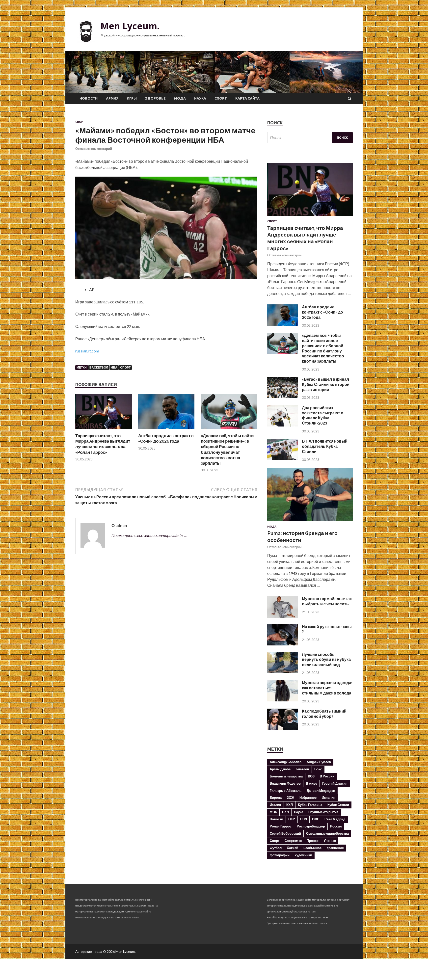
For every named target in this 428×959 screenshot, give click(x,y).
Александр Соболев (285, 762)
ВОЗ (311, 776)
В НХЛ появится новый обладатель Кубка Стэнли (325, 446)
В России (327, 776)
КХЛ (289, 805)
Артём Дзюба (280, 769)
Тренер (313, 841)
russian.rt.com (87, 350)
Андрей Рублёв (319, 762)
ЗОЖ (290, 797)
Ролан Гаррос (281, 826)
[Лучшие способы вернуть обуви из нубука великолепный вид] (282, 671)
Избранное (308, 797)
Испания (328, 797)
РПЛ (303, 819)
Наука (200, 98)
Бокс (318, 769)
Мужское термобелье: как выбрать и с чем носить (327, 601)
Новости (89, 98)
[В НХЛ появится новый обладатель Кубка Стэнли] (282, 458)
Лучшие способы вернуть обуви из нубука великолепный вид (326, 659)
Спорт (220, 98)
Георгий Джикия (335, 783)
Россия (336, 826)
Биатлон (302, 769)
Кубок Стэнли (338, 805)
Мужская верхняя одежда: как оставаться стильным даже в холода (327, 687)
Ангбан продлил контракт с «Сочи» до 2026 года (165, 438)
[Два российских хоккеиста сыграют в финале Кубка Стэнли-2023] (282, 425)
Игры (132, 98)
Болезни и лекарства (286, 776)
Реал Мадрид (334, 819)
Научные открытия (323, 812)
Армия (112, 98)
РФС (315, 819)
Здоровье (155, 98)
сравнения (335, 848)
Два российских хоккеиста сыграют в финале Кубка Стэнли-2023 (322, 415)
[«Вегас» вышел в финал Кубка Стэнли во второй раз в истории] (282, 396)
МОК (273, 812)
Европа (276, 797)
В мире (311, 783)
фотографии (280, 855)
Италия (275, 805)
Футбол (276, 848)
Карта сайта (247, 98)
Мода (180, 98)
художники (303, 855)
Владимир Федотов (285, 783)
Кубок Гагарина (310, 805)
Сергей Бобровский (285, 833)
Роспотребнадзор (311, 826)
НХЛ (285, 812)
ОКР (291, 819)
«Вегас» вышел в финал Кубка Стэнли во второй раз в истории (325, 384)
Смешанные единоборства (327, 833)
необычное (312, 848)
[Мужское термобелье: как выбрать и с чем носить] (282, 616)
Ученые (330, 841)
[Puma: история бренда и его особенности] (310, 522)
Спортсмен (293, 841)
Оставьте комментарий (93, 149)
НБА (114, 367)
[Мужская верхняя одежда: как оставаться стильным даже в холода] (282, 699)
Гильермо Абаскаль (285, 791)
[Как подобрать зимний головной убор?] (282, 728)
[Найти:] (310, 137)
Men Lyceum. (130, 26)
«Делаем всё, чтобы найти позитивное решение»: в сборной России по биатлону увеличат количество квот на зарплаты (227, 449)
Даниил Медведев (321, 791)
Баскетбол (98, 367)
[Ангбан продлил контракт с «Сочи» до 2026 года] (166, 429)
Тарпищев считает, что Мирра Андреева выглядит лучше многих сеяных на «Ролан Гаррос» (102, 443)
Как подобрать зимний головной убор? (324, 714)
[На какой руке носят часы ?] (282, 643)
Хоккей (292, 848)
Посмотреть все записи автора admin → (149, 535)
